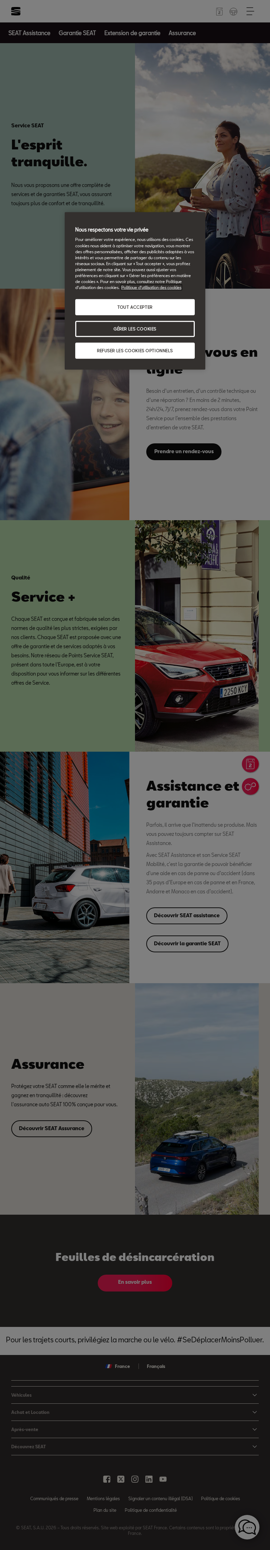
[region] (135, 290)
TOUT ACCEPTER (134, 307)
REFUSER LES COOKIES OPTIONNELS (135, 350)
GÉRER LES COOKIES (135, 329)
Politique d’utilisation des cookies (151, 287)
